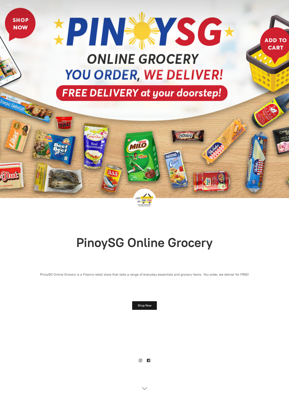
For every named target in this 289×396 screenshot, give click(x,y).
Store (9, 5)
